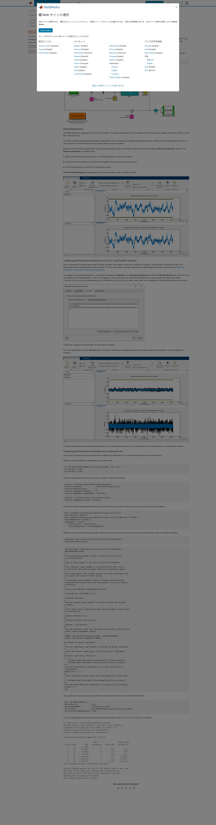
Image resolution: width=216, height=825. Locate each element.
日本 (146, 67)
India (146, 49)
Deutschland (79, 53)
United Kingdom (115, 77)
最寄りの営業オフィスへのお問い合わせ (108, 86)
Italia (76, 70)
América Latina (44, 46)
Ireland (77, 67)
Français (115, 74)
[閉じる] (176, 7)
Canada (42, 49)
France (77, 63)
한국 (146, 70)
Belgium (77, 46)
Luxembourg (79, 74)
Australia (148, 46)
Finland (77, 60)
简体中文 (150, 60)
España (77, 56)
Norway (112, 49)
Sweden (112, 60)
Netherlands (114, 46)
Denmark (77, 49)
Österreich (113, 53)
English (114, 70)
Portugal (112, 56)
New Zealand (150, 53)
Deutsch (115, 67)
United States (44, 53)
